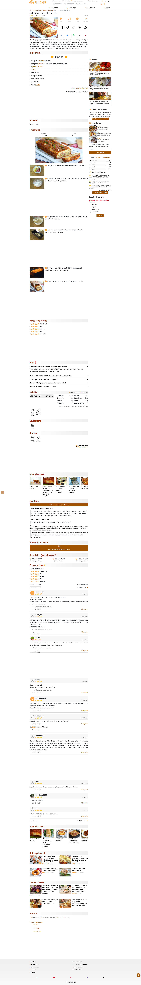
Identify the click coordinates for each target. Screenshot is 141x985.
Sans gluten (58, 1)
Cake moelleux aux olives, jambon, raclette (61, 489)
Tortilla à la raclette (60, 840)
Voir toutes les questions (104, 190)
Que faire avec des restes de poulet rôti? (50, 869)
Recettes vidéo (35, 964)
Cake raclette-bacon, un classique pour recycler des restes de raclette (48, 491)
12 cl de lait (35, 73)
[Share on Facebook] (61, 35)
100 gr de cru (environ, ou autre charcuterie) (49, 64)
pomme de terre (37, 67)
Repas (36, 924)
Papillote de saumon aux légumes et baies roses (104, 134)
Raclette (41, 61)
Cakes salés (35, 917)
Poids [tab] (92, 157)
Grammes (93, 162)
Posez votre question (101, 192)
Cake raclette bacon (35, 840)
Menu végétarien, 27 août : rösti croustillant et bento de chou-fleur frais (79, 902)
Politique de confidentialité (79, 964)
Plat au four (37, 931)
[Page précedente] (78, 587)
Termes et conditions (78, 967)
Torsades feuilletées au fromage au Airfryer (103, 128)
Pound (92, 166)
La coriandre (95, 211)
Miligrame (93, 160)
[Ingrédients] (2, 492)
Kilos (92, 169)
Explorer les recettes (36, 922)
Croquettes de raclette (86, 840)
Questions (90, 8)
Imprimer (106, 144)
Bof (40, 331)
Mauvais (42, 334)
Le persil (94, 207)
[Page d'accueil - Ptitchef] (30, 10)
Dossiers (72, 8)
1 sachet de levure (37, 79)
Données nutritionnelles (80, 88)
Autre (107, 8)
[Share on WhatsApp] (73, 35)
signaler (85, 609)
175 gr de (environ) (40, 61)
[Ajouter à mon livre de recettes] (61, 27)
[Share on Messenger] (67, 35)
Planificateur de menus (99, 119)
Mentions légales (77, 969)
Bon (40, 326)
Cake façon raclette (34, 487)
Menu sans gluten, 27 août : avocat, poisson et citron (50, 901)
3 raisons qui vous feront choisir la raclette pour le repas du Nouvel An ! (50, 859)
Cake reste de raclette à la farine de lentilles (74, 489)
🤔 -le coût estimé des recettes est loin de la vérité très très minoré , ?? (100, 186)
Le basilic (94, 204)
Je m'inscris (100, 152)
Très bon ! (43, 324)
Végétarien (67, 1)
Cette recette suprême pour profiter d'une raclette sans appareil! (80, 859)
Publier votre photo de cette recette (59, 549)
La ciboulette (95, 209)
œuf (34, 70)
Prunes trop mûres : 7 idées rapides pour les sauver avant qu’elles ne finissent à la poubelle (50, 889)
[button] (32, 27)
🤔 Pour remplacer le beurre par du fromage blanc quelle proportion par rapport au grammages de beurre (99, 176)
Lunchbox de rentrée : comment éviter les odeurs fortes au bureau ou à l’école (80, 888)
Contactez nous (76, 961)
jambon (40, 64)
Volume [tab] (98, 157)
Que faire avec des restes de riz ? (78, 869)
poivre (37, 85)
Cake (59, 917)
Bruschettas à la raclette (86, 487)
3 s (33, 70)
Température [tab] (106, 157)
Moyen (42, 329)
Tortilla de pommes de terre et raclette (74, 840)
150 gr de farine (36, 76)
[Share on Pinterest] (85, 35)
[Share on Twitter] (79, 35)
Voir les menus (97, 144)
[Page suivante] (87, 587)
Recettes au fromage (48, 917)
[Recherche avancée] (104, 4)
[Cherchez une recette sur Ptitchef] (101, 3)
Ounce (92, 164)
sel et (35, 85)
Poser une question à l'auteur (60, 505)
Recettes (54, 8)
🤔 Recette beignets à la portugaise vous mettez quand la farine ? (99, 181)
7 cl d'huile (35, 82)
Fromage (36, 928)
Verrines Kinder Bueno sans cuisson (103, 140)
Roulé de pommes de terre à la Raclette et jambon (47, 842)
